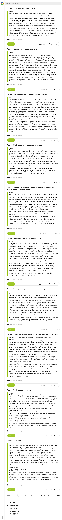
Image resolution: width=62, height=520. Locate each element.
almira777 (44, 44)
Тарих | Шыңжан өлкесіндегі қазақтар (22, 8)
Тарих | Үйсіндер (14, 441)
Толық (11, 44)
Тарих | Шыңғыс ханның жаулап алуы (22, 49)
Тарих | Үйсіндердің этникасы (19, 390)
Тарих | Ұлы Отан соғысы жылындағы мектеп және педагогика (32, 334)
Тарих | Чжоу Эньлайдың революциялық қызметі (27, 94)
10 (48, 495)
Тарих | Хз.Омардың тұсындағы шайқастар (24, 145)
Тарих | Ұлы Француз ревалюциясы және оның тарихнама (30, 289)
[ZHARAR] (2, 2)
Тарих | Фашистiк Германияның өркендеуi (24, 238)
